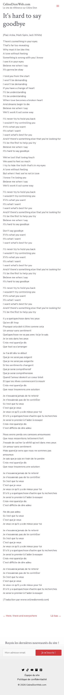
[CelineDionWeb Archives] (36, 670)
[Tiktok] (27, 670)
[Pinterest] (41, 670)
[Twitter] (23, 670)
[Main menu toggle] (57, 6)
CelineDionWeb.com (16, 4)
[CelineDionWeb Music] (32, 670)
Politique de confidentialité (32, 679)
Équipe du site (32, 675)
